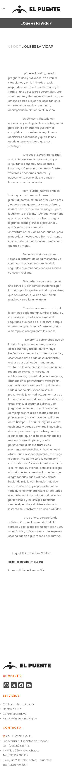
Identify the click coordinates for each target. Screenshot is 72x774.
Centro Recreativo (15, 714)
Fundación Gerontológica (20, 718)
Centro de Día (12, 709)
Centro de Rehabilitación (19, 704)
